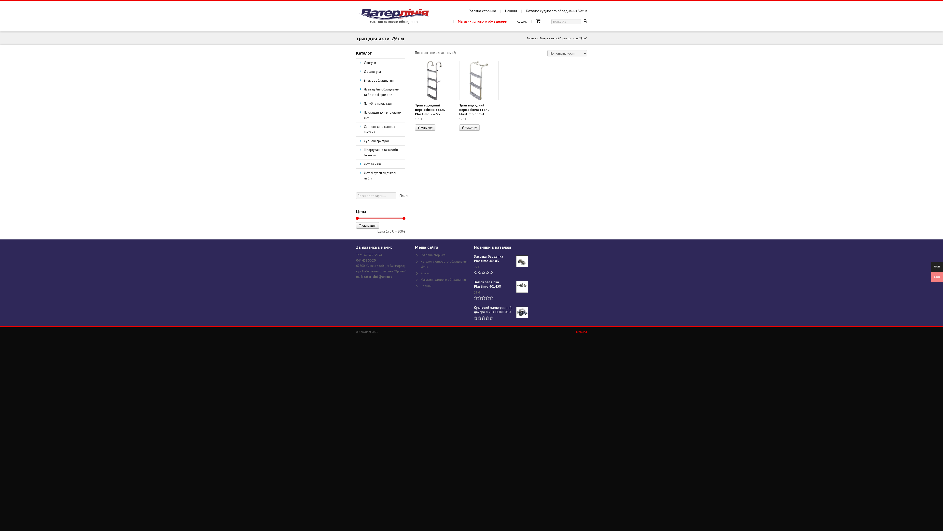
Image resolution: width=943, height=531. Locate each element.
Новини (511, 11)
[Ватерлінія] (394, 16)
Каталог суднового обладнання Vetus (556, 11)
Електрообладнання (379, 80)
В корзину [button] (425, 127)
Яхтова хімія (373, 164)
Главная (531, 38)
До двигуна (372, 72)
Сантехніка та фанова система (379, 129)
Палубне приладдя (378, 104)
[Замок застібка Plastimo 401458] (522, 287)
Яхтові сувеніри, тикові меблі (380, 175)
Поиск (404, 195)
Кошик (522, 21)
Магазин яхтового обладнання (483, 21)
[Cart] (539, 21)
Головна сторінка (482, 11)
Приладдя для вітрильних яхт (383, 115)
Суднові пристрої (376, 141)
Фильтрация (367, 225)
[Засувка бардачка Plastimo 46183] (522, 261)
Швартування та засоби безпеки (381, 152)
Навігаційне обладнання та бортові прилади (382, 92)
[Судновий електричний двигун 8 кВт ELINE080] (522, 312)
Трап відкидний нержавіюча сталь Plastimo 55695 (430, 109)
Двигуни (370, 63)
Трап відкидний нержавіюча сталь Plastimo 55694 (474, 109)
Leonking (581, 332)
